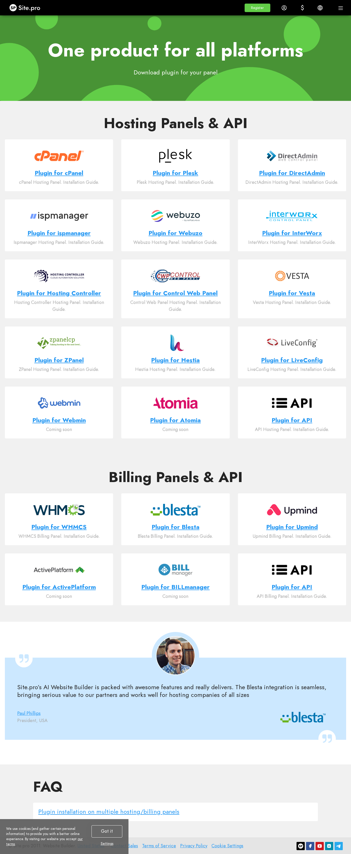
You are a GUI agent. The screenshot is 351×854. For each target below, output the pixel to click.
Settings (107, 843)
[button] (257, 8)
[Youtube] (320, 846)
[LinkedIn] (329, 846)
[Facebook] (310, 846)
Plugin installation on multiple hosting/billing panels (108, 811)
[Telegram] (339, 846)
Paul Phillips (29, 713)
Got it (107, 831)
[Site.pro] (301, 846)
